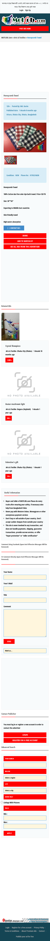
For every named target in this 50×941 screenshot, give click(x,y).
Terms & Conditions (12, 931)
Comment (7, 606)
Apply (9, 833)
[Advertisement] (25, 67)
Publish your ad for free (25, 936)
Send (9, 641)
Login (21, 10)
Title (5, 595)
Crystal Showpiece (12, 345)
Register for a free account (25, 740)
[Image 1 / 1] (25, 137)
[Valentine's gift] (25, 442)
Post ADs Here (25, 28)
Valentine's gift (11, 462)
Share (25, 235)
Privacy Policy (39, 927)
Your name (8, 572)
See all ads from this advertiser (25, 246)
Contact (42, 931)
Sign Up (28, 10)
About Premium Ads (29, 931)
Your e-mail (8, 583)
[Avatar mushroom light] (25, 384)
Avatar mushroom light (15, 404)
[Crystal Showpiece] (25, 326)
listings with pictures (12, 802)
